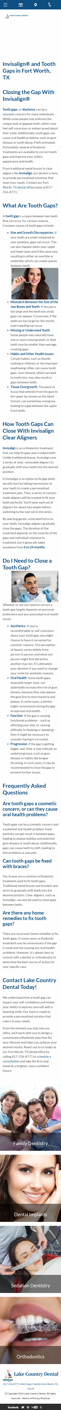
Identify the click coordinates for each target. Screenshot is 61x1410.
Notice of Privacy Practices (36, 1398)
